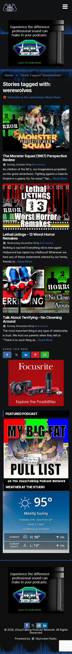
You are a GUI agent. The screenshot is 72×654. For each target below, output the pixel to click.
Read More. (60, 178)
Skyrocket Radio (45, 638)
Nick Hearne (38, 164)
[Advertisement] (36, 43)
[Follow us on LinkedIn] (44, 625)
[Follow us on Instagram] (39, 625)
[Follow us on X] (33, 625)
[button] (65, 7)
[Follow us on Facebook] (27, 625)
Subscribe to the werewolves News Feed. (34, 97)
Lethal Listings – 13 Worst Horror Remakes (29, 236)
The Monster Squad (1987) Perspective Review (35, 158)
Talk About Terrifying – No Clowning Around (32, 319)
